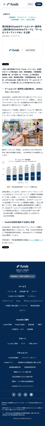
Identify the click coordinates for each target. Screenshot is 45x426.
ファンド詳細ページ (36, 240)
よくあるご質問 (12, 343)
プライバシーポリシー (29, 358)
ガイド (23, 343)
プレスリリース (21, 17)
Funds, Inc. (17, 418)
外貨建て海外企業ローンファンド (16, 306)
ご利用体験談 (15, 19)
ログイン (22, 310)
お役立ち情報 (30, 19)
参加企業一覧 (24, 291)
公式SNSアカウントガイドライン (22, 386)
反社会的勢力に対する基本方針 (22, 377)
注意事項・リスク (18, 329)
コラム (23, 19)
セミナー (35, 291)
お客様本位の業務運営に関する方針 (29, 362)
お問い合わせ (33, 343)
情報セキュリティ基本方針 (22, 372)
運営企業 (31, 324)
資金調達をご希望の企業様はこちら (22, 276)
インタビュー (32, 17)
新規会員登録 (35, 306)
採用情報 (30, 329)
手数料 (39, 324)
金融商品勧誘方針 (15, 367)
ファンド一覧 (11, 291)
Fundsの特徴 (7, 324)
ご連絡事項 (11, 17)
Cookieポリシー (9, 362)
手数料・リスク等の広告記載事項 (22, 381)
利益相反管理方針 (30, 367)
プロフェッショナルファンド (33, 301)
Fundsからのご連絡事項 (16, 296)
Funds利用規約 (13, 358)
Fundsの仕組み (20, 324)
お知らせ (6, 14)
